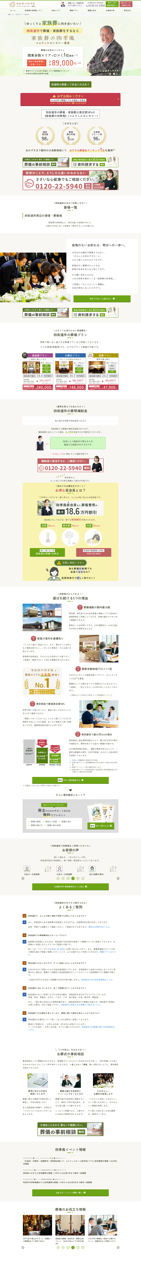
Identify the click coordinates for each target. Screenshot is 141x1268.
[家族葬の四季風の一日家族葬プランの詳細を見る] (70, 371)
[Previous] (23, 878)
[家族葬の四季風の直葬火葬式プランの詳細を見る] (103, 371)
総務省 (74, 760)
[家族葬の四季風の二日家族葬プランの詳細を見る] (38, 371)
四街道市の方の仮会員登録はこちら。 (97, 980)
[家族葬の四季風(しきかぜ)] (22, 4)
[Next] (118, 878)
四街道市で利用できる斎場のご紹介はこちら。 (81, 1005)
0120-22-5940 (58, 949)
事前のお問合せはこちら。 (100, 927)
